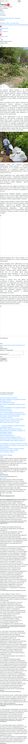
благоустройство (12, 345)
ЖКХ (19, 345)
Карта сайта (3, 478)
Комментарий (4, 354)
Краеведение (24, 24)
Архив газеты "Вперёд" (6, 455)
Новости (2, 13)
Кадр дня (2, 18)
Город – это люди (11, 23)
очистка (22, 345)
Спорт (17, 23)
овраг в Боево (4, 345)
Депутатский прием (15, 24)
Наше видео (8, 18)
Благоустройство (5, 24)
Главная (2, 11)
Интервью (3, 23)
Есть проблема (16, 18)
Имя (1, 356)
